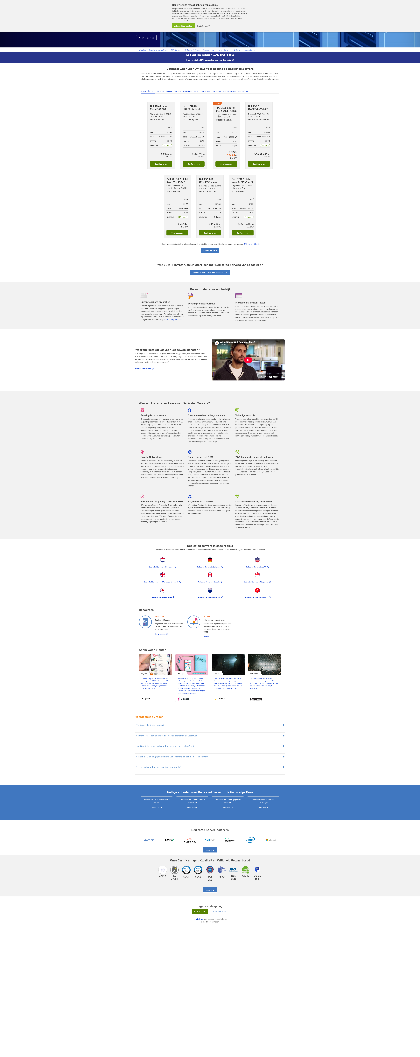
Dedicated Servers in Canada (209, 582)
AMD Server (236, 50)
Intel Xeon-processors (173, 319)
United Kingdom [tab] (229, 91)
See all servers (210, 250)
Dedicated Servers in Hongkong (256, 597)
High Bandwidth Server (191, 50)
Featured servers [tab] (148, 91)
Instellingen (203, 26)
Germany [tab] (177, 91)
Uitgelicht (142, 50)
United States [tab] (243, 91)
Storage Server (223, 50)
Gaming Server (208, 50)
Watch (206, 637)
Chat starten (199, 911)
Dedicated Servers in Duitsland (209, 567)
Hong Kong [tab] (188, 91)
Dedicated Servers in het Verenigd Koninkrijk (161, 582)
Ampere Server (249, 50)
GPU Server (175, 50)
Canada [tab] (169, 91)
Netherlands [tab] (206, 91)
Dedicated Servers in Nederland (161, 567)
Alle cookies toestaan (183, 26)
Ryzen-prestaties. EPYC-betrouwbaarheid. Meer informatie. (208, 60)
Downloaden (160, 634)
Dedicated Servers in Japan (161, 597)
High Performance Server (158, 50)
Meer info (155, 807)
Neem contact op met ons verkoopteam (210, 273)
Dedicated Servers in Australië (209, 597)
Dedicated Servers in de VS (256, 567)
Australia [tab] (160, 91)
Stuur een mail (219, 911)
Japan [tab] (196, 91)
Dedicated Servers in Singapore (256, 582)
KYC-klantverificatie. (252, 244)
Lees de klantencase (143, 369)
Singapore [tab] (217, 91)
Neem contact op (146, 38)
